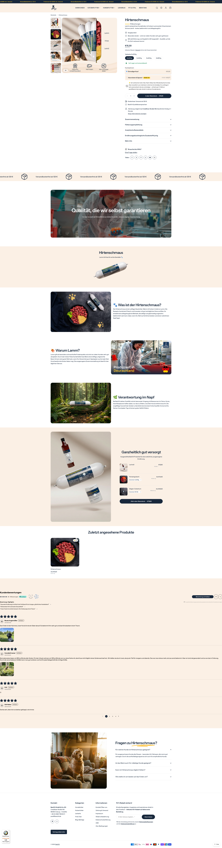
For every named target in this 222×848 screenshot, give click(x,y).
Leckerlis (78, 813)
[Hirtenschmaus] (65, 552)
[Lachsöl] (123, 467)
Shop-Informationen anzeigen (137, 113)
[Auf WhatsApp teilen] (145, 157)
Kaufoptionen (129, 68)
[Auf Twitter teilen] (136, 157)
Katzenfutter (93, 8)
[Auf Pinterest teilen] (141, 157)
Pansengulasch (134, 477)
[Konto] (166, 8)
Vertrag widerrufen (59, 832)
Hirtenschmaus (56, 569)
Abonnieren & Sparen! (139, 77)
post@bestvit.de (56, 816)
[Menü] (9, 831)
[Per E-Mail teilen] (150, 157)
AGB (97, 823)
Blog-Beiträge (79, 820)
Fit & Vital (78, 816)
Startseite (53, 15)
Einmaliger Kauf (133, 71)
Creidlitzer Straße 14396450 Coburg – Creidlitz (59, 809)
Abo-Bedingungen (102, 826)
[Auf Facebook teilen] (132, 157)
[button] (127, 24)
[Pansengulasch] (123, 479)
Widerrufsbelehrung (102, 816)
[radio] (126, 71)
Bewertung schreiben (203, 597)
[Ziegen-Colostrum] (123, 492)
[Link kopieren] (154, 157)
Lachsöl (131, 464)
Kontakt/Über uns (101, 807)
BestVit (57, 844)
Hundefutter (108, 8)
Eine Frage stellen (131, 152)
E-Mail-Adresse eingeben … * (126, 817)
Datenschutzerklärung (103, 820)
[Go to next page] (119, 716)
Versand (137, 50)
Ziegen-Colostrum (135, 489)
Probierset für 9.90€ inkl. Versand (33, 1)
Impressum (99, 813)
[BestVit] (54, 7)
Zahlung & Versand (102, 810)
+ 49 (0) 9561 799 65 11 (58, 814)
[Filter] (216, 596)
